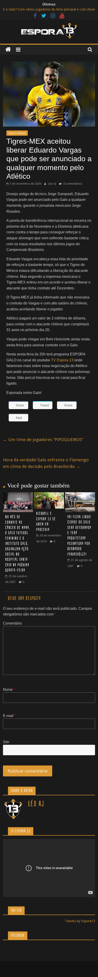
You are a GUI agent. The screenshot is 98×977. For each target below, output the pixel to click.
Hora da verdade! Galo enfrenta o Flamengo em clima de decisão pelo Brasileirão (46, 463)
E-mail (9, 716)
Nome (9, 689)
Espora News (17, 133)
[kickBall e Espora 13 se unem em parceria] (49, 494)
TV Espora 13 (62, 360)
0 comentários (72, 184)
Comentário (12, 623)
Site (6, 742)
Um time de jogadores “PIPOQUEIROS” (43, 439)
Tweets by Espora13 (80, 921)
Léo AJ (52, 184)
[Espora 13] (8, 49)
